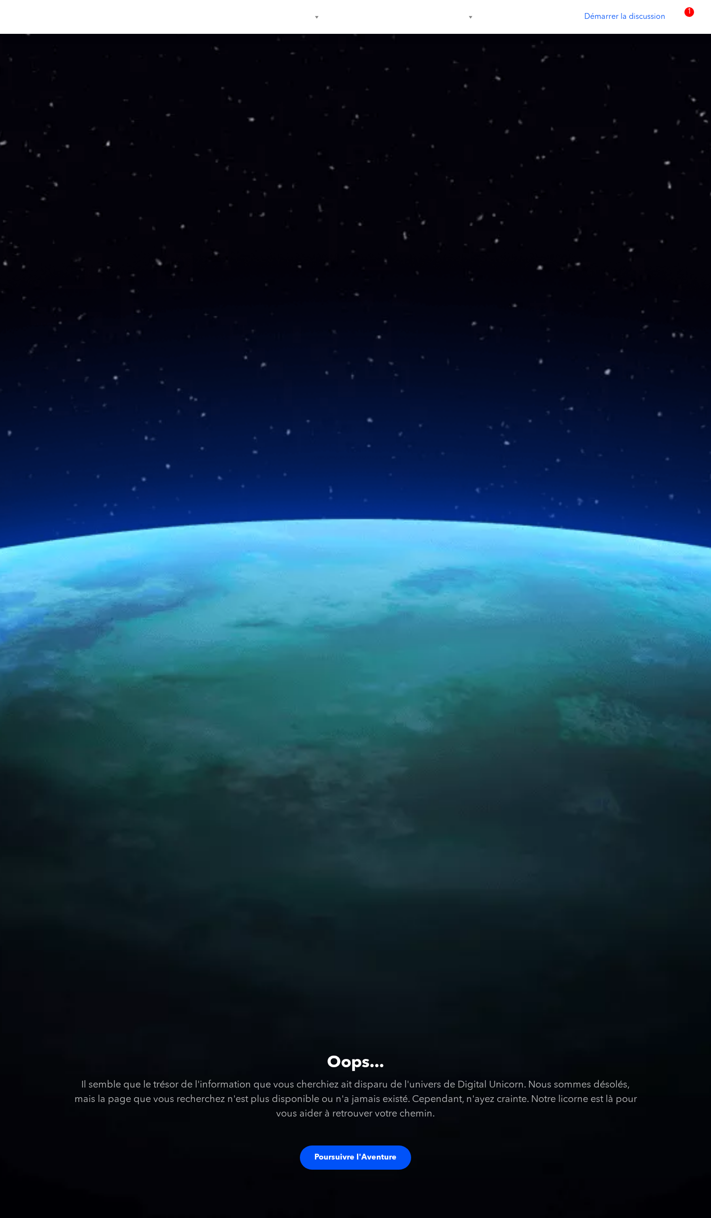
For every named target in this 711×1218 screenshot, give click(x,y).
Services (347, 17)
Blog (390, 17)
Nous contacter (441, 17)
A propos (237, 17)
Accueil (195, 17)
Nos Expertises (288, 17)
